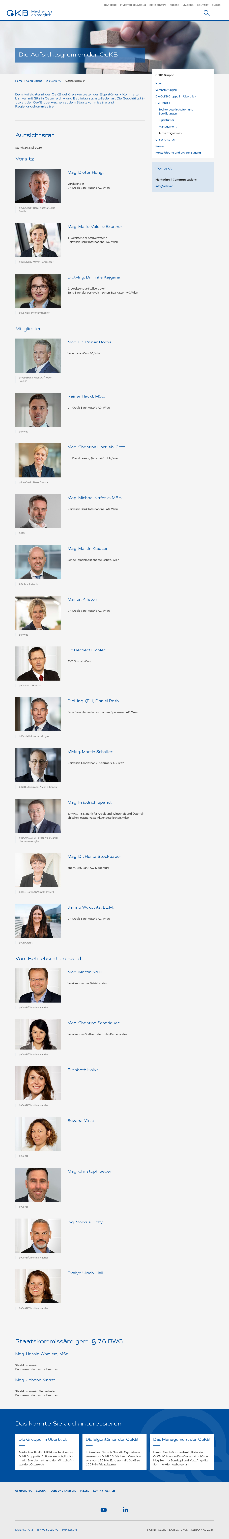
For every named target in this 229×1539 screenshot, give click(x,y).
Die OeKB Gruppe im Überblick (175, 96)
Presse (174, 5)
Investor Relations (133, 5)
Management (168, 126)
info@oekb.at (164, 186)
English (217, 5)
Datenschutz (24, 1529)
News (159, 83)
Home (18, 80)
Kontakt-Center (104, 1490)
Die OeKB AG (53, 80)
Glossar (41, 1490)
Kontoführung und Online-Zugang (178, 152)
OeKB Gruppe (157, 5)
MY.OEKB (188, 5)
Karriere (110, 5)
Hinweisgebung (47, 1529)
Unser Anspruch (166, 139)
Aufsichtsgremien (170, 133)
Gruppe (23, 1490)
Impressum (69, 1529)
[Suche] (207, 12)
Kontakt (202, 5)
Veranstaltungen (166, 90)
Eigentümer (166, 120)
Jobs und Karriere (63, 1490)
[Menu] (219, 12)
